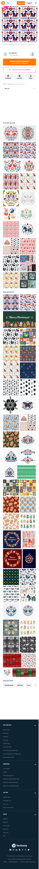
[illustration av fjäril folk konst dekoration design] (11, 626)
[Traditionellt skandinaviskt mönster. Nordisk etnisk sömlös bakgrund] (11, 297)
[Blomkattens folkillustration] (12, 281)
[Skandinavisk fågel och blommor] (11, 348)
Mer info (7, 88)
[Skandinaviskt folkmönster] (11, 150)
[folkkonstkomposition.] (11, 695)
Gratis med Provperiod (19, 62)
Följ (33, 55)
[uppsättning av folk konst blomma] (11, 844)
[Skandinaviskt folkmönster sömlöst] (11, 438)
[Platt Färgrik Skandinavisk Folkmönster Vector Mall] (11, 399)
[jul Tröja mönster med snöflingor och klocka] (11, 573)
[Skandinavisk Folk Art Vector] (11, 133)
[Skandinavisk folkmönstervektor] (11, 184)
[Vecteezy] (3, 3)
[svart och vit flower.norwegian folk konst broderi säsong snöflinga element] (27, 608)
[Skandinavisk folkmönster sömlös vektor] (11, 167)
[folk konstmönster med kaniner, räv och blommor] (26, 264)
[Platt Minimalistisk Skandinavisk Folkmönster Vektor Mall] (11, 232)
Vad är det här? (21, 84)
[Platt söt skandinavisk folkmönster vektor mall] (11, 540)
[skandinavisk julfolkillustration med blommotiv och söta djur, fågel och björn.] (11, 266)
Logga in (29, 3)
